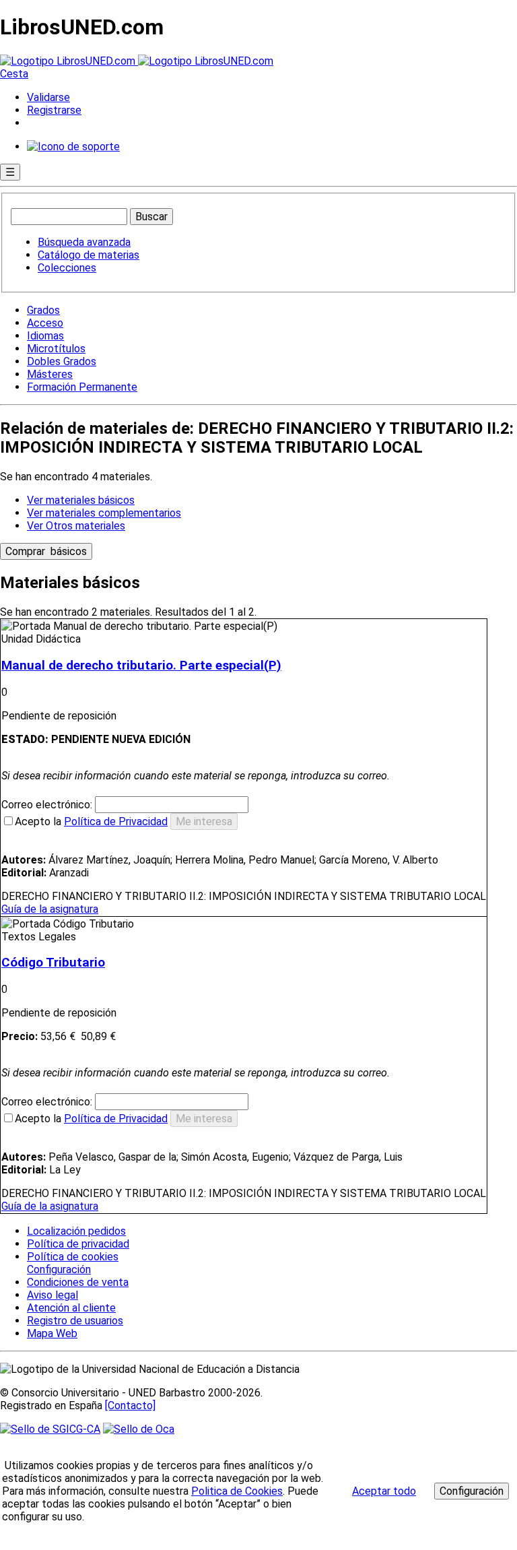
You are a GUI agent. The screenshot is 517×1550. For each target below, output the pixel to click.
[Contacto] (130, 1405)
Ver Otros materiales (76, 525)
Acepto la (91, 821)
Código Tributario (53, 962)
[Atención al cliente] (73, 146)
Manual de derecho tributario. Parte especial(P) (141, 665)
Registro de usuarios (75, 1320)
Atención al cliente (71, 1307)
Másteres (50, 374)
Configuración (58, 1270)
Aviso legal (52, 1295)
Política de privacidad (78, 1243)
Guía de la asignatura (49, 909)
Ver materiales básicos (81, 500)
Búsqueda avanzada (84, 242)
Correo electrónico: (48, 804)
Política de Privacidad (116, 821)
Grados (43, 310)
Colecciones (67, 267)
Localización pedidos (76, 1231)
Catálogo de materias (88, 255)
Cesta (14, 73)
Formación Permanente (82, 387)
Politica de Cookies (237, 1491)
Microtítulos (56, 348)
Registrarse (54, 110)
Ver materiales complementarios (104, 513)
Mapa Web (52, 1333)
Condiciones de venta (78, 1282)
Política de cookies (72, 1256)
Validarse (48, 97)
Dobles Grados (61, 361)
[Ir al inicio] (136, 61)
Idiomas (45, 335)
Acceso (45, 323)
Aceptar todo (384, 1491)
